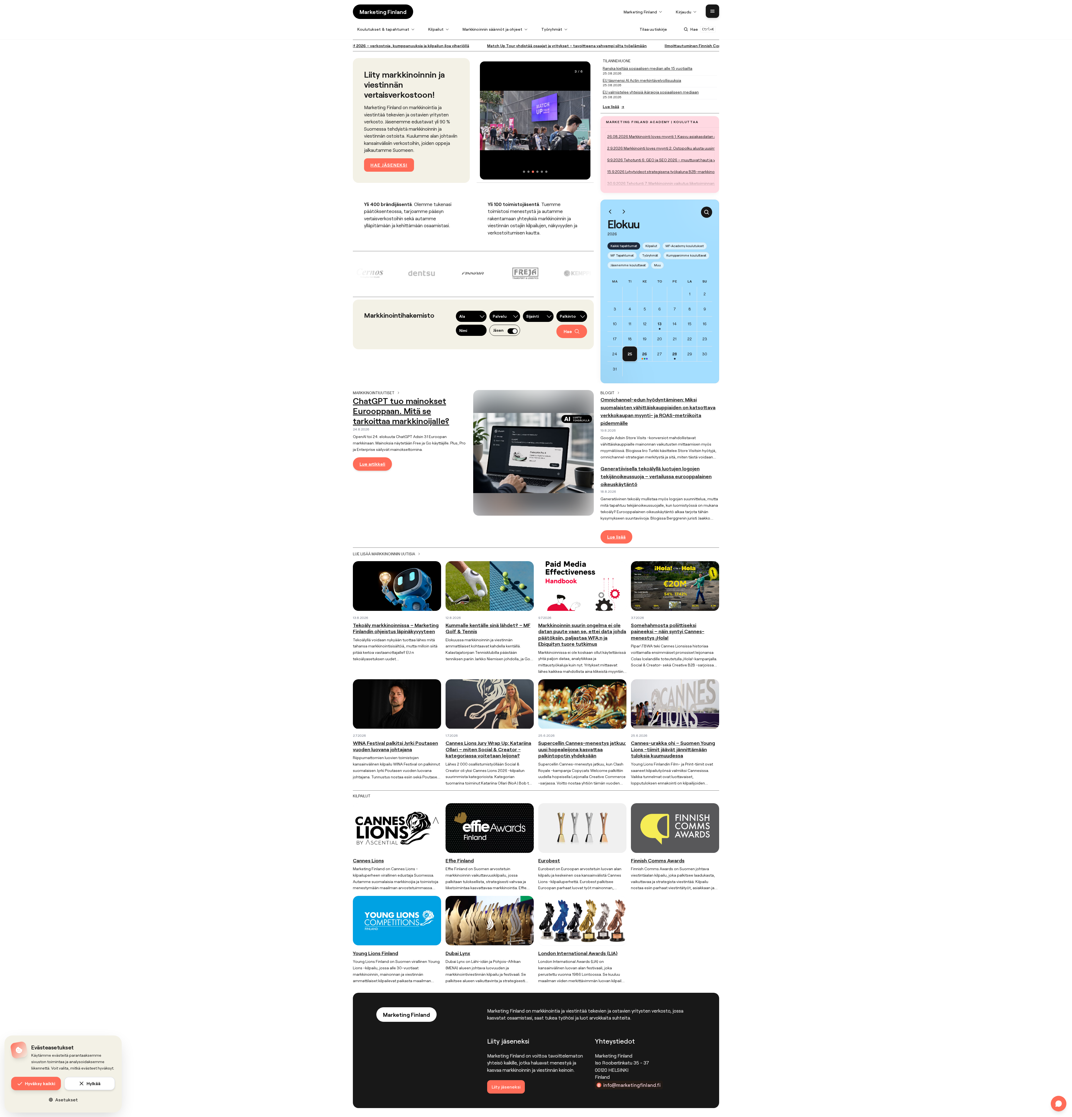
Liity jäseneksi (506, 1086)
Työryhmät (650, 255)
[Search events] (706, 212)
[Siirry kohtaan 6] (546, 172)
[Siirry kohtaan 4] (537, 172)
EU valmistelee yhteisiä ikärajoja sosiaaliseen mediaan (651, 92)
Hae (568, 331)
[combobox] (471, 316)
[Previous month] (610, 212)
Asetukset (66, 1099)
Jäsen (498, 330)
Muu (657, 265)
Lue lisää (613, 106)
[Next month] (624, 212)
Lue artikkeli (372, 464)
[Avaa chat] (1058, 1103)
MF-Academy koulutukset (685, 246)
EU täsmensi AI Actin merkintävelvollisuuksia (642, 80)
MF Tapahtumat (622, 255)
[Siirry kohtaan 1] (524, 172)
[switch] (513, 331)
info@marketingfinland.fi (632, 1085)
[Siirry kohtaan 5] (542, 172)
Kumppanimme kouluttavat (686, 255)
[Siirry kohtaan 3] (533, 172)
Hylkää (93, 1083)
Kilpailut (651, 246)
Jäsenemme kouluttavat (628, 265)
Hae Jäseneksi (388, 165)
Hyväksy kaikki (40, 1083)
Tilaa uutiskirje (653, 29)
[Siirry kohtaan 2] (528, 172)
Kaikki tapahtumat (624, 246)
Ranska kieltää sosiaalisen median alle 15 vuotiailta (647, 68)
